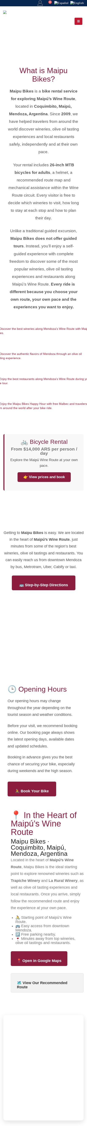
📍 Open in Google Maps (39, 961)
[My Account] (40, 3)
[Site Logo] (21, 21)
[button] (78, 21)
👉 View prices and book (44, 477)
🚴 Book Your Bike (32, 791)
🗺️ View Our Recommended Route (42, 985)
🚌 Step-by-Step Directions (43, 585)
